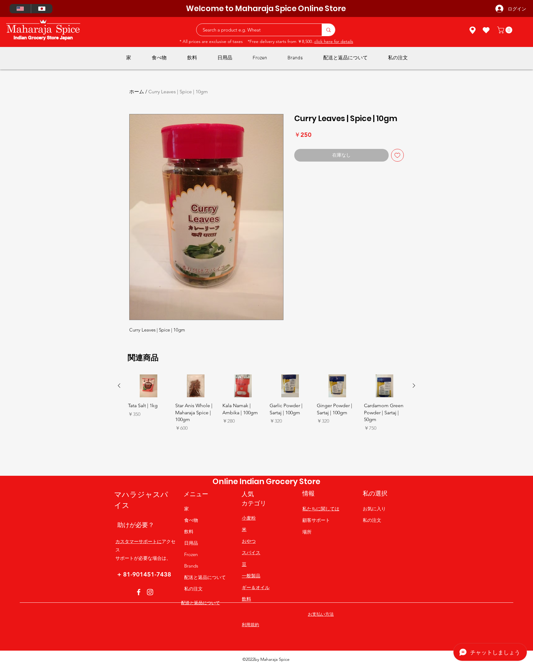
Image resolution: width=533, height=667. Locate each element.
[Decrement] (133, 441)
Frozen (191, 554)
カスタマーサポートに (138, 541)
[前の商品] (119, 385)
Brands (191, 566)
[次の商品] (414, 385)
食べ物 (191, 520)
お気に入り (374, 509)
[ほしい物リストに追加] (397, 155)
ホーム (136, 92)
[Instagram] (150, 592)
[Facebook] (138, 592)
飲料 (188, 531)
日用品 (191, 543)
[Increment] (164, 441)
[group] (266, 422)
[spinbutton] (148, 441)
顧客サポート (316, 520)
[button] (505, 30)
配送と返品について (205, 577)
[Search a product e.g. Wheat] (328, 30)
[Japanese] (41, 8)
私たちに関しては (320, 509)
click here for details (333, 41)
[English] (20, 8)
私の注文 (193, 589)
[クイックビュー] (148, 386)
